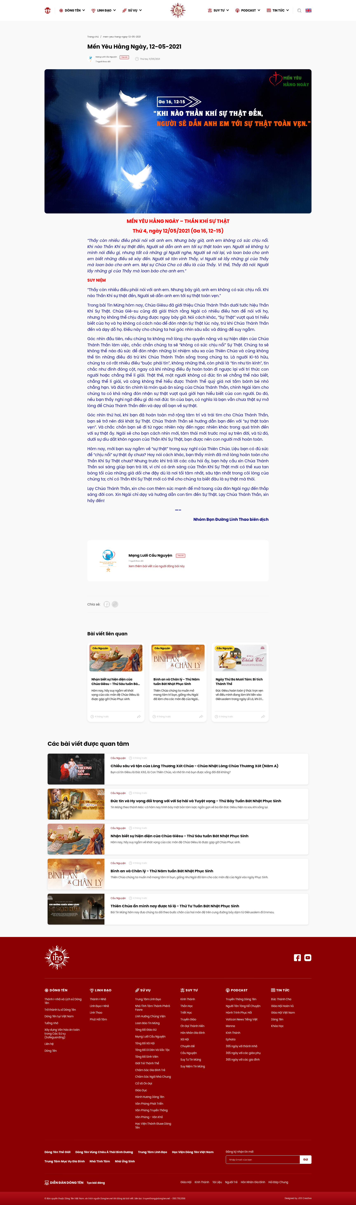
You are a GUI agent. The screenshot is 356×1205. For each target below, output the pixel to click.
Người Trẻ (231, 1182)
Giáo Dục (141, 1090)
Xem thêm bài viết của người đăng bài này (157, 566)
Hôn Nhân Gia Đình (192, 1033)
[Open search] (298, 10)
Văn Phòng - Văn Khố (149, 1117)
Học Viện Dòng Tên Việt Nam (193, 1152)
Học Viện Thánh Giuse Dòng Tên (153, 1125)
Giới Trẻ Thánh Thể (147, 1063)
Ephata (230, 1039)
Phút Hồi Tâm (98, 1019)
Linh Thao (96, 1012)
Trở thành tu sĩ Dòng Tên (60, 1010)
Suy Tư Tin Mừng (190, 1059)
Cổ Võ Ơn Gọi (143, 1083)
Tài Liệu (217, 1182)
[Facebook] (297, 957)
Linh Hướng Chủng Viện (150, 1016)
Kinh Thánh (187, 999)
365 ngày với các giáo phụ (243, 1053)
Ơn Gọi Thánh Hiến (192, 1026)
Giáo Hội (185, 1182)
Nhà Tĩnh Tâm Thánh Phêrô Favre (152, 1008)
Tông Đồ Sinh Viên (146, 1057)
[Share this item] (139, 717)
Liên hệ (49, 1044)
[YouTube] (308, 957)
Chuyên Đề (187, 1046)
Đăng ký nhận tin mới (239, 1151)
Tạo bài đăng (96, 1183)
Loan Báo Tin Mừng (147, 1023)
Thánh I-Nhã (98, 999)
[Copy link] (115, 604)
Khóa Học (277, 1026)
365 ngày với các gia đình (243, 1059)
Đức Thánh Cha (281, 999)
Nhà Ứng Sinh (125, 1161)
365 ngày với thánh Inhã (241, 1046)
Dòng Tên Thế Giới (57, 1152)
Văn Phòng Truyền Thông (151, 1110)
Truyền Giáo (188, 1019)
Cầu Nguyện (188, 1053)
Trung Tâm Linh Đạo (148, 999)
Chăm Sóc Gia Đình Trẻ (150, 1070)
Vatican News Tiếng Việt (242, 1019)
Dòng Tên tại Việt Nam (59, 1016)
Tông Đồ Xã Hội (145, 1043)
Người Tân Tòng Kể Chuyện (243, 1006)
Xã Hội (184, 1039)
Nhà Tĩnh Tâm (100, 1161)
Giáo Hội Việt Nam (283, 1012)
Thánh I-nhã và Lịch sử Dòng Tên (63, 1001)
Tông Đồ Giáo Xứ (145, 1030)
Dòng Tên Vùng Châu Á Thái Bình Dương (104, 1152)
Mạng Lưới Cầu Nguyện (150, 1036)
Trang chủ (93, 36)
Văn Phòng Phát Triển (149, 1103)
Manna (230, 1026)
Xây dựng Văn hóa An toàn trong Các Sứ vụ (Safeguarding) (62, 1033)
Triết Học (186, 1012)
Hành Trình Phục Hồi (239, 1012)
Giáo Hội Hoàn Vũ (282, 1006)
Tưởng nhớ (51, 1023)
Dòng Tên (50, 1051)
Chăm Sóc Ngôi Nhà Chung (153, 1077)
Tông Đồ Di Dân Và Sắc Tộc (152, 1050)
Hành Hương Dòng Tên (149, 1097)
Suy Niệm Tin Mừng (192, 1066)
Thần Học (186, 1006)
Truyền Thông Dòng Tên (241, 999)
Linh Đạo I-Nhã (99, 1006)
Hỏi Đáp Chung (278, 1182)
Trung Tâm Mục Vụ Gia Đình (64, 1161)
